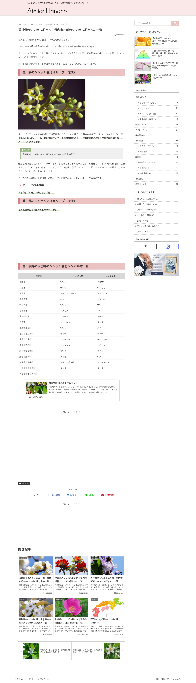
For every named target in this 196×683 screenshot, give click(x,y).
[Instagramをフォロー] (168, 246)
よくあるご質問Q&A (145, 215)
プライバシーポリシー (146, 210)
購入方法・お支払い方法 (147, 199)
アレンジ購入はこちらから (148, 226)
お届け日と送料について (147, 204)
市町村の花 (25, 483)
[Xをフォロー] (146, 246)
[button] (175, 23)
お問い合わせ (142, 221)
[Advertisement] (71, 237)
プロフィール (142, 232)
